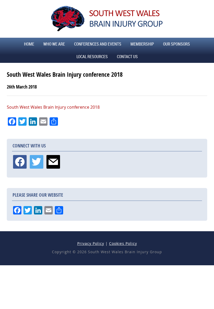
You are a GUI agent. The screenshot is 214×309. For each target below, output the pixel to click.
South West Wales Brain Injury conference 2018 (53, 107)
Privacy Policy (90, 243)
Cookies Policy (123, 243)
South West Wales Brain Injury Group (107, 18)
